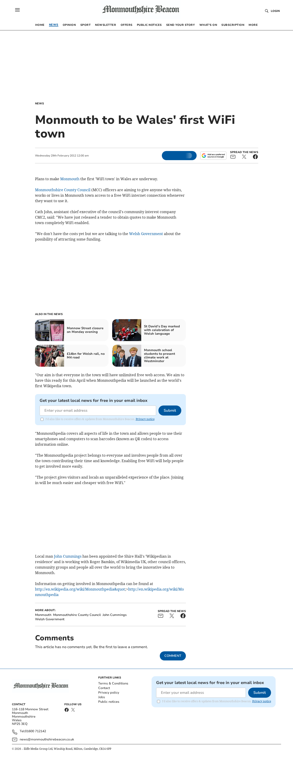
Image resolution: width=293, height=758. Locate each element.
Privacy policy (108, 692)
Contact (104, 688)
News (39, 103)
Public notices (108, 702)
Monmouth (69, 179)
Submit (170, 410)
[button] (17, 9)
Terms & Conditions (113, 683)
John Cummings (67, 556)
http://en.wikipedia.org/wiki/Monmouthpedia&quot (80, 589)
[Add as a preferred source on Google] (213, 155)
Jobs (101, 697)
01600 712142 (35, 731)
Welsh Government (146, 233)
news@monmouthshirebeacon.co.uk (47, 739)
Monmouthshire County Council (62, 190)
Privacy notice (145, 419)
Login (275, 11)
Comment (172, 656)
